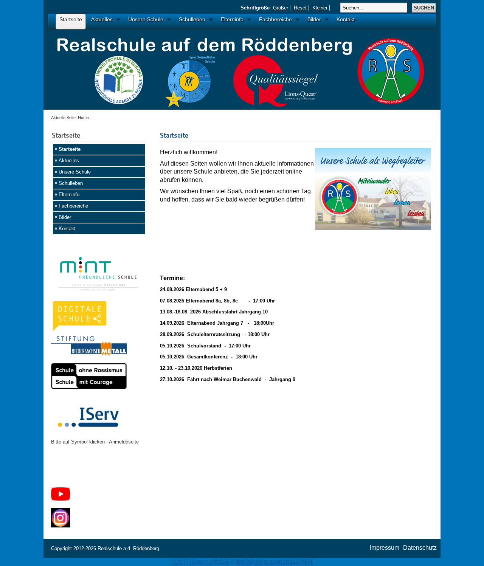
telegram (266, 561)
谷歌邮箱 (242, 561)
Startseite (70, 149)
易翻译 (304, 561)
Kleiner (319, 8)
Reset (300, 8)
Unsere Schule (75, 172)
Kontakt (67, 228)
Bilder (65, 217)
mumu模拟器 (212, 561)
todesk (286, 561)
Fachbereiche (73, 206)
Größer (280, 8)
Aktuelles (69, 160)
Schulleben (71, 183)
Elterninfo (69, 194)
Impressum (384, 547)
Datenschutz (420, 547)
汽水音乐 (183, 561)
